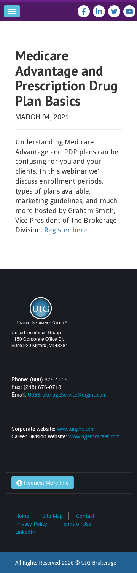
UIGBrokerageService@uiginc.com (67, 395)
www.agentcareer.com (94, 436)
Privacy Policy (31, 524)
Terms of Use (76, 524)
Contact (85, 516)
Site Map (52, 516)
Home (22, 516)
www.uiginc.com (76, 429)
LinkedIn (25, 532)
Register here (65, 230)
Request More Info (45, 482)
